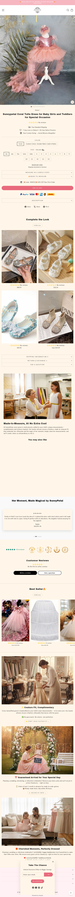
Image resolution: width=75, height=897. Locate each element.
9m (18, 154)
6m (12, 154)
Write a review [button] (25, 573)
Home (37, 110)
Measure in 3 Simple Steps (38, 172)
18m (31, 154)
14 (49, 159)
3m (6, 154)
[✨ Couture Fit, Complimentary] (37, 680)
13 (43, 159)
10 (26, 159)
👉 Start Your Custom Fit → (37, 721)
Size (36, 150)
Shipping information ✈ (37, 357)
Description (37, 200)
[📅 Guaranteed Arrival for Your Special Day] (37, 750)
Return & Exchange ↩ (37, 360)
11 (32, 159)
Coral (20, 144)
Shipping (30, 167)
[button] (33, 122)
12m (24, 154)
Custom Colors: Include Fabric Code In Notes (41, 144)
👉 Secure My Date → (37, 792)
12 (37, 159)
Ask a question (37, 364)
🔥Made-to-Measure (37, 176)
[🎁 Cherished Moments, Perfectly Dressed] (37, 822)
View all (37, 225)
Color (37, 140)
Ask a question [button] (49, 573)
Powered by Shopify (37, 895)
